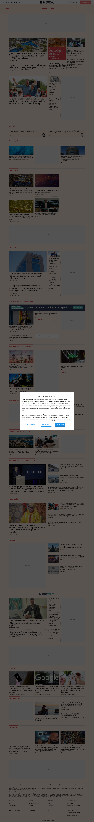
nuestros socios (44, 399)
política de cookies (58, 408)
